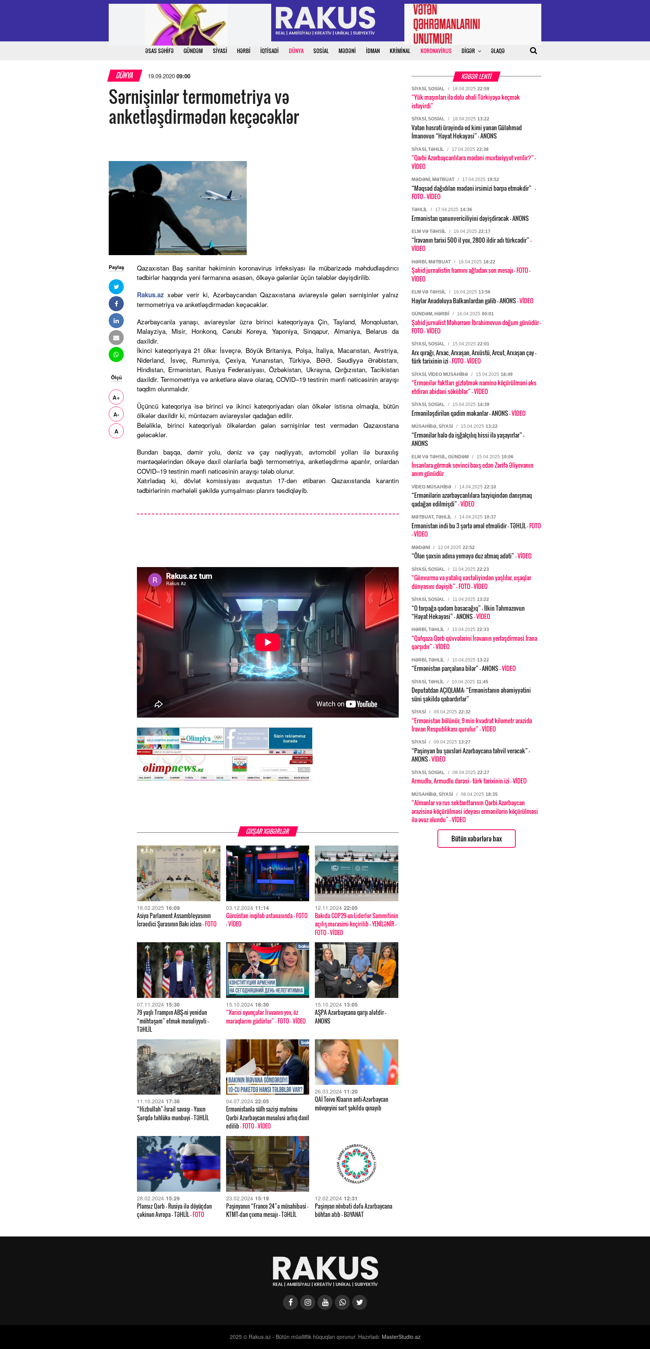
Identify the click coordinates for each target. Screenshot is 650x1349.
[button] (116, 286)
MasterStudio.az (401, 1336)
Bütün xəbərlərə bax (476, 838)
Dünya (125, 75)
